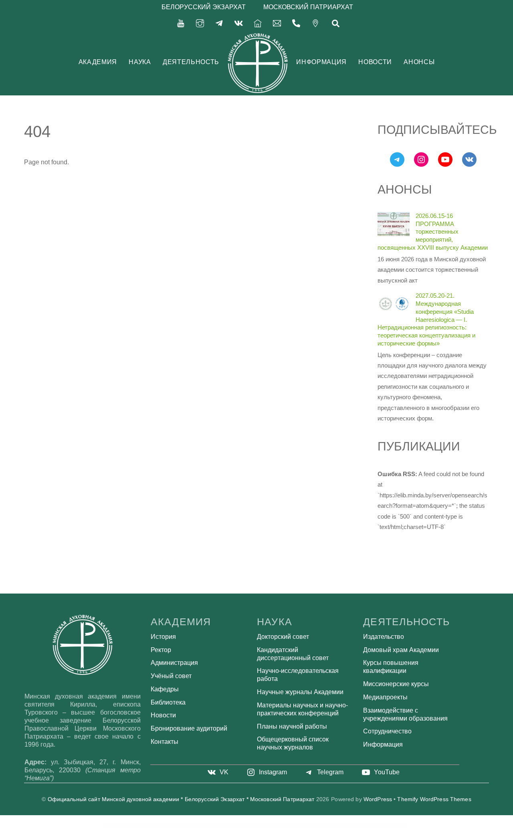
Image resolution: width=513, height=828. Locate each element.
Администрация (174, 662)
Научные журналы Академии (300, 692)
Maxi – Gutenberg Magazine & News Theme (158, 825)
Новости (375, 62)
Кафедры (165, 689)
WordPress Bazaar (144, 825)
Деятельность (191, 62)
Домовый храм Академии (401, 649)
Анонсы (419, 62)
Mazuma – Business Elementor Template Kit (343, 825)
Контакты (164, 741)
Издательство (383, 636)
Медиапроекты (385, 697)
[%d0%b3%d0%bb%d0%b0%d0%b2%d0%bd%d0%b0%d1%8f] (258, 22)
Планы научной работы (292, 726)
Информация (321, 62)
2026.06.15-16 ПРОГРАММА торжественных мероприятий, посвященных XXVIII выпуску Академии (433, 231)
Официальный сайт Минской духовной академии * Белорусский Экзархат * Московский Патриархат (181, 799)
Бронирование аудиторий (189, 728)
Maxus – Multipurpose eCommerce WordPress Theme (286, 825)
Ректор (161, 649)
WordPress (378, 799)
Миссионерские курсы (396, 684)
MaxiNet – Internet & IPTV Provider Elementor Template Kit (220, 825)
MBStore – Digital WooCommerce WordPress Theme (362, 825)
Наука (140, 62)
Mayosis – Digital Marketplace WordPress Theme (324, 825)
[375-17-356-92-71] (296, 22)
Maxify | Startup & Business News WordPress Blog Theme (178, 825)
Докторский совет (283, 636)
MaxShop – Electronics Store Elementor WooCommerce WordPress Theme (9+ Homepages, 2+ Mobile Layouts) (253, 825)
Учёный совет (171, 675)
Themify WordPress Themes (434, 799)
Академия (98, 62)
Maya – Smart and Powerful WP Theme (305, 825)
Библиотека (168, 702)
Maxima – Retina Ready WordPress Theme (199, 825)
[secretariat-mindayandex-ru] (277, 22)
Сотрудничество (387, 731)
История (163, 636)
